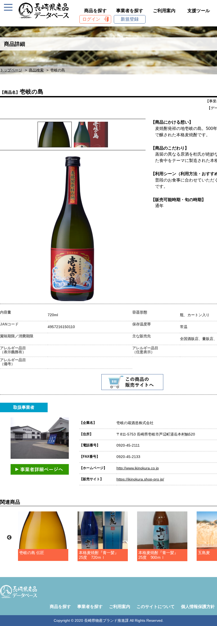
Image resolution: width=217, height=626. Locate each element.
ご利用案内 (164, 10)
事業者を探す (129, 10)
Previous (9, 537)
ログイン (91, 19)
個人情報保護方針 (198, 606)
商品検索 (36, 70)
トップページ (11, 70)
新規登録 (130, 19)
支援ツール (198, 10)
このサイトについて (156, 606)
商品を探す (95, 10)
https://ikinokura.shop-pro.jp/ (140, 479)
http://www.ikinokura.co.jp (137, 468)
